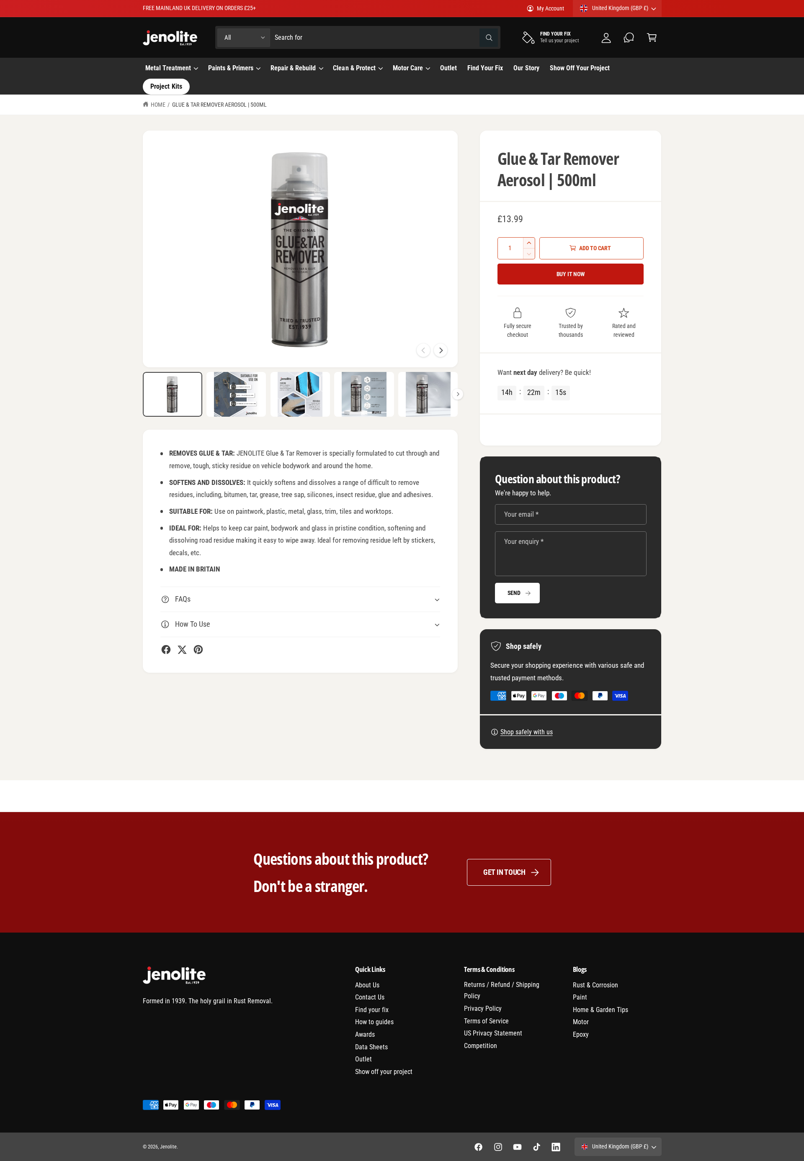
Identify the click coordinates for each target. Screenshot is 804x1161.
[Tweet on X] (182, 649)
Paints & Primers (230, 68)
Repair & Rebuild (293, 68)
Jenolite (168, 1147)
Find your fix (372, 1010)
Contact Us (369, 997)
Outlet (363, 1059)
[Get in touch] (629, 37)
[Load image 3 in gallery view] (300, 394)
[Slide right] (440, 350)
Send (514, 592)
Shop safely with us (526, 732)
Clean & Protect (354, 68)
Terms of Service (486, 1021)
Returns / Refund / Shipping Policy (501, 990)
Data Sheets (371, 1047)
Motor (581, 1022)
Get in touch (504, 872)
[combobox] (386, 37)
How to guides (374, 1022)
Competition (480, 1046)
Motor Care (408, 68)
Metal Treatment (168, 68)
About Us (367, 985)
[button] (651, 37)
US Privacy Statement (493, 1033)
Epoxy (581, 1034)
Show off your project (383, 1072)
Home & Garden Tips (600, 1010)
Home (158, 104)
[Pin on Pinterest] (198, 649)
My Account (550, 8)
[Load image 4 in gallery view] (364, 394)
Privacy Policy (483, 1008)
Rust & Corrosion (595, 985)
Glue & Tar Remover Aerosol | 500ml (219, 104)
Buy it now (571, 274)
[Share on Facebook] (166, 649)
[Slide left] (423, 350)
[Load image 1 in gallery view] (172, 394)
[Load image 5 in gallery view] (428, 394)
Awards (365, 1034)
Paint (580, 997)
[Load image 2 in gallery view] (236, 394)
